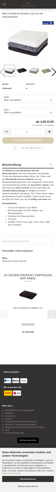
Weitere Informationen (28, 486)
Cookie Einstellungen (14, 433)
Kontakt (8, 419)
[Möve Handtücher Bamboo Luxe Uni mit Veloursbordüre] (28, 42)
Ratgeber (9, 413)
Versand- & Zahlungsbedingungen (20, 424)
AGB (7, 430)
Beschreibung (11, 164)
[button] (6, 132)
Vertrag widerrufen (28, 440)
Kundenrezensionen (15, 241)
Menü (4, 4)
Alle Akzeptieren (28, 479)
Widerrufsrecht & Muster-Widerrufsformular (24, 427)
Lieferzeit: (7, 88)
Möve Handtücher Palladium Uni (28, 308)
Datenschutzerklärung (11, 473)
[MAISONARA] (28, 4)
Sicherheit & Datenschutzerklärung (20, 421)
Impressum (10, 416)
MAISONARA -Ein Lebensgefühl (19, 410)
